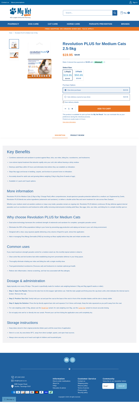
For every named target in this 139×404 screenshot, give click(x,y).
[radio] (96, 90)
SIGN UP (121, 386)
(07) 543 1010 (20, 377)
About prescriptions (17, 2)
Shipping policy (83, 383)
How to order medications (61, 381)
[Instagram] (72, 360)
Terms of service (83, 388)
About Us (56, 383)
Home (10, 33)
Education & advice (59, 388)
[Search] (114, 12)
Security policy (83, 392)
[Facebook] (66, 360)
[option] (39, 60)
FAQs (55, 385)
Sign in (135, 2)
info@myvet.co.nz (20, 381)
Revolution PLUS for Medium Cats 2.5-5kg (26, 33)
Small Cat (44, 308)
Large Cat (81, 308)
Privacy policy (82, 390)
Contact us (5, 2)
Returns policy (83, 385)
